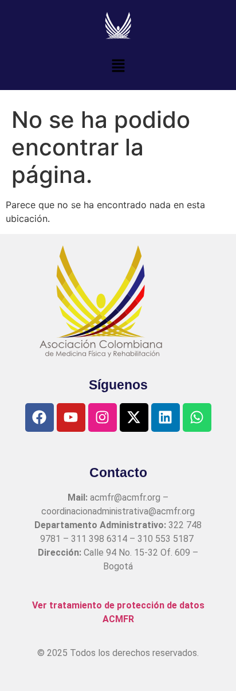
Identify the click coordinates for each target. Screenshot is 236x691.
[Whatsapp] (197, 417)
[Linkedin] (165, 417)
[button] (118, 66)
